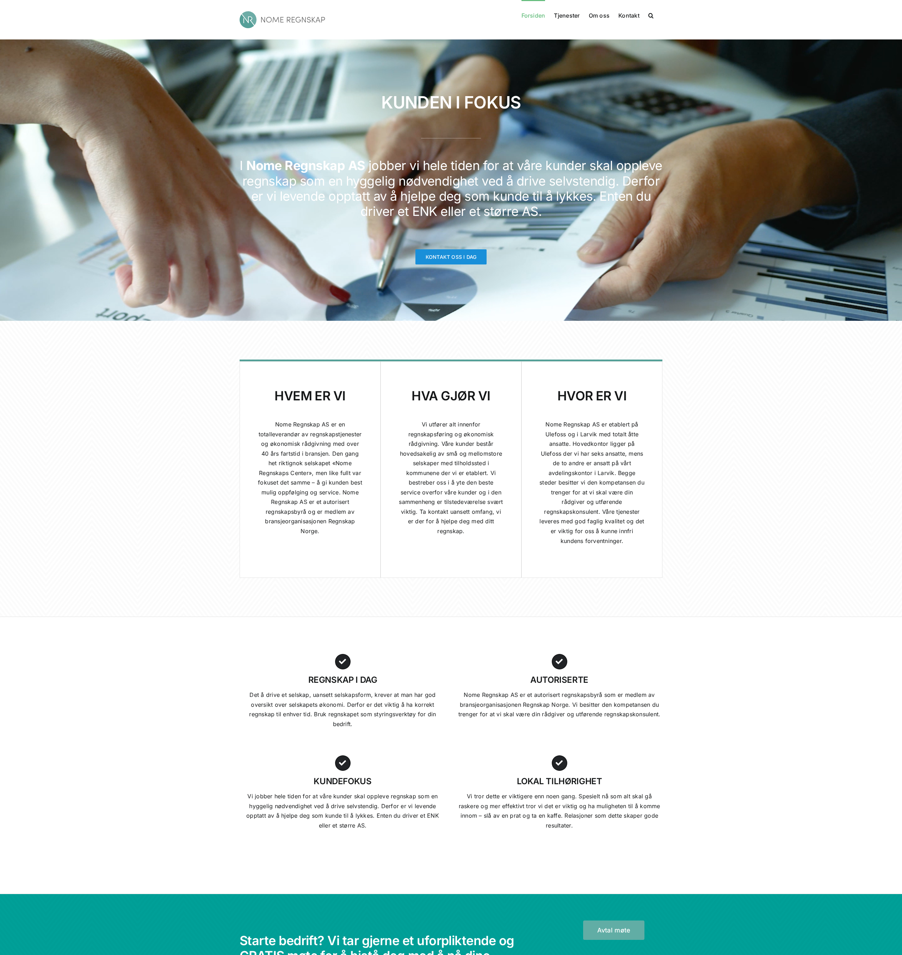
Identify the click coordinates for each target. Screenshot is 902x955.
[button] (651, 15)
